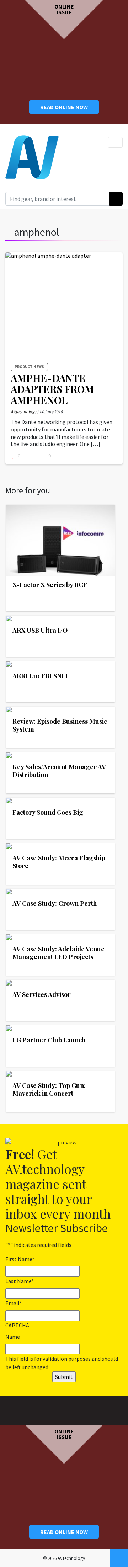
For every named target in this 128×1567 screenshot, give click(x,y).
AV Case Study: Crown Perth (54, 903)
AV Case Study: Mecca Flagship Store (58, 862)
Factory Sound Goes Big (47, 812)
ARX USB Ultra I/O (40, 630)
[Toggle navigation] (115, 142)
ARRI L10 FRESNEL (40, 675)
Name (12, 1336)
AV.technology (23, 411)
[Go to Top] (119, 1558)
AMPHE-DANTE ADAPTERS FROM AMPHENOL (52, 389)
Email (13, 1303)
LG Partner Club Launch (48, 1040)
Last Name (19, 1281)
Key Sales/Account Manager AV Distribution (59, 771)
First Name (19, 1259)
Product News (29, 366)
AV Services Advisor (41, 994)
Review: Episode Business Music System (59, 725)
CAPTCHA (17, 1325)
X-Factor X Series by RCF (49, 584)
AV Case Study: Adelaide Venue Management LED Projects (58, 953)
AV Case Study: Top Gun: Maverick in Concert (49, 1089)
